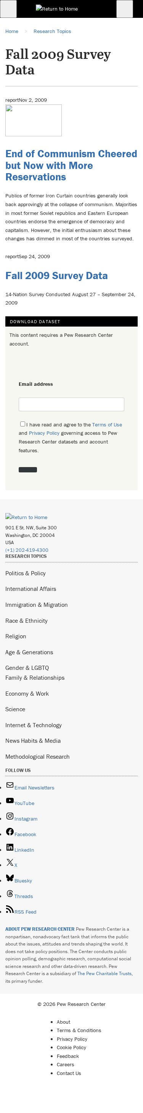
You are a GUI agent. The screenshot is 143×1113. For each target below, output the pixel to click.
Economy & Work (27, 693)
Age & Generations (29, 652)
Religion (15, 636)
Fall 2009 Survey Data (56, 275)
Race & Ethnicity (26, 620)
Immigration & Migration (36, 604)
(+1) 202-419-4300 (26, 550)
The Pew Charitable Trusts (104, 973)
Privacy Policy (44, 432)
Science (15, 709)
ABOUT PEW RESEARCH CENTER (40, 929)
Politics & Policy (25, 573)
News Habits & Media (33, 740)
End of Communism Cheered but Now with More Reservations (71, 165)
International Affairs (30, 588)
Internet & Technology (33, 725)
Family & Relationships (34, 677)
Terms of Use (107, 424)
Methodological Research (37, 756)
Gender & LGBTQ (27, 667)
